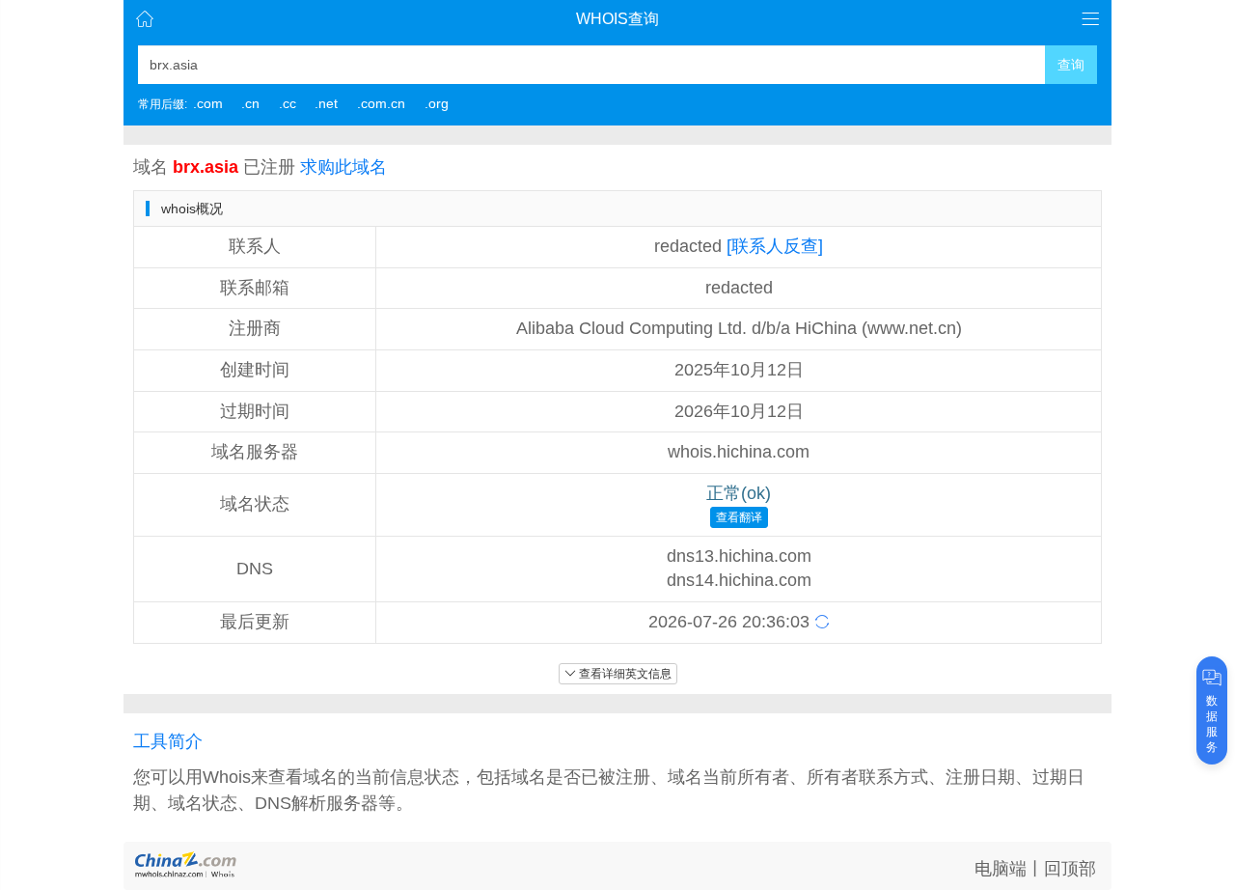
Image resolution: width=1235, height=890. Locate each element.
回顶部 (1070, 868)
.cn (250, 103)
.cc (287, 103)
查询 (1070, 64)
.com (208, 103)
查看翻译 (739, 517)
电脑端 (1000, 868)
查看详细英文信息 (625, 674)
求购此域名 (343, 167)
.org (437, 103)
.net (326, 103)
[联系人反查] (775, 246)
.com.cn (381, 103)
